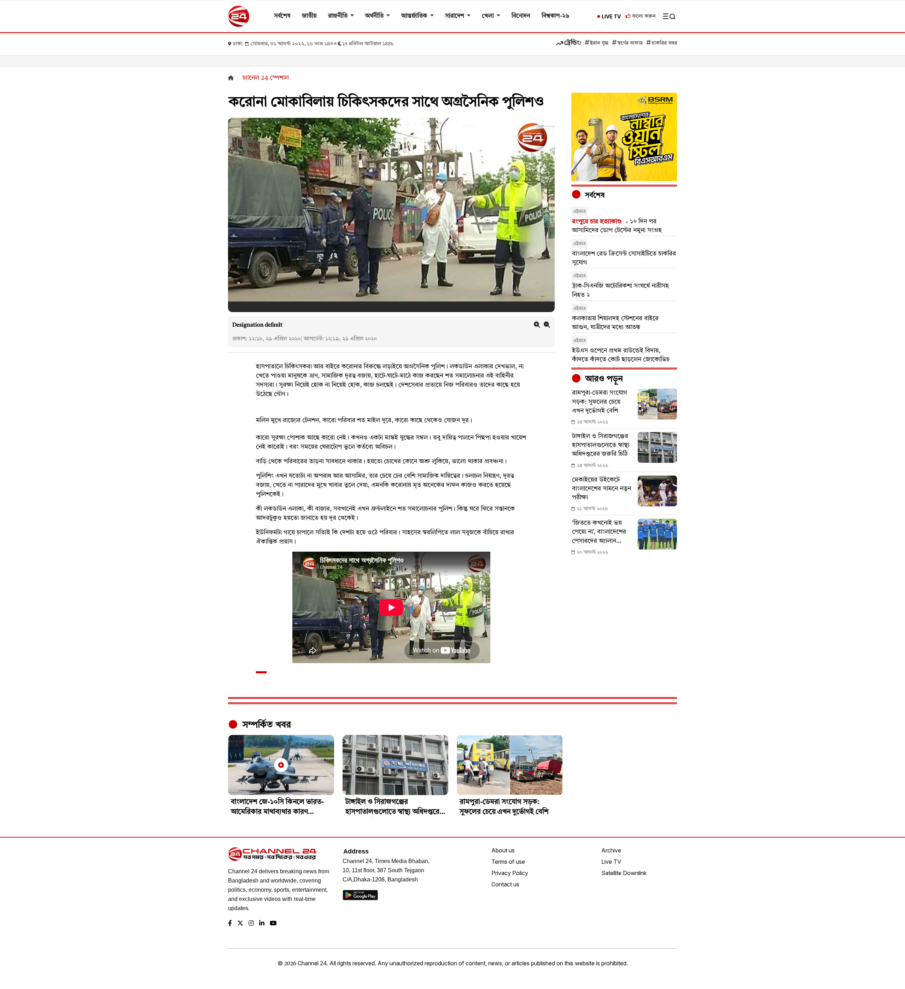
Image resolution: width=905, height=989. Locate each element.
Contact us (505, 884)
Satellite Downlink (624, 872)
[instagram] (251, 924)
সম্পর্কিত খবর (265, 725)
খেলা (488, 16)
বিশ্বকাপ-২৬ (556, 16)
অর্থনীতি (375, 16)
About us (503, 850)
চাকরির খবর (664, 43)
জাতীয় (309, 16)
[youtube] (273, 924)
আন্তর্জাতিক (414, 16)
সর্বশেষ (282, 16)
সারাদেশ (455, 16)
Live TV (611, 861)
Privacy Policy (509, 872)
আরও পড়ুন (603, 379)
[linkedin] (261, 924)
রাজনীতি (338, 16)
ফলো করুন (643, 16)
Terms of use (508, 861)
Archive (611, 850)
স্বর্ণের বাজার (630, 43)
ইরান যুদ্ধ (599, 43)
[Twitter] (240, 924)
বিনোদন (521, 16)
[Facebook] (230, 924)
